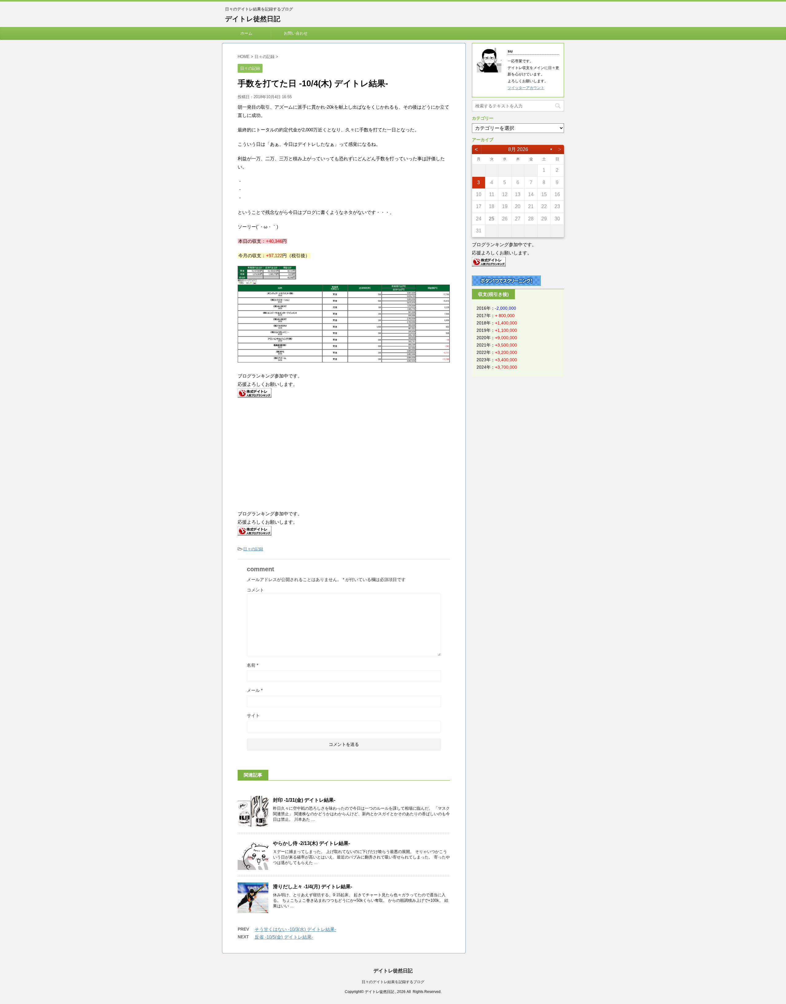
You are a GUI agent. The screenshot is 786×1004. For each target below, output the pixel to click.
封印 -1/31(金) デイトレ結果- (304, 800)
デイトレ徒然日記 (252, 19)
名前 (252, 665)
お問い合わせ (296, 33)
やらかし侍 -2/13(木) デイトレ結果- (311, 843)
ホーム (246, 33)
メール (255, 690)
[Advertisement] (289, 453)
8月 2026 (518, 149)
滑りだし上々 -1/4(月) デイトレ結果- (312, 886)
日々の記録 (253, 549)
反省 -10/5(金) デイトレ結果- (284, 937)
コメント (255, 589)
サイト (253, 715)
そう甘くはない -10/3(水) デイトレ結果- (295, 929)
